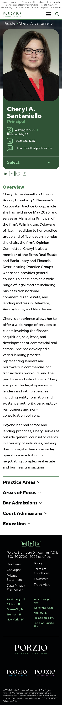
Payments (41, 579)
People (10, 23)
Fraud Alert (42, 585)
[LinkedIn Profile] (24, 543)
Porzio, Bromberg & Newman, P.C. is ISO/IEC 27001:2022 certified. (32, 554)
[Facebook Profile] (31, 543)
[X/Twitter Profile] (38, 543)
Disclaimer (14, 564)
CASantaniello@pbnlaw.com (33, 148)
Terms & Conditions (41, 571)
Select (13, 162)
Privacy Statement (14, 578)
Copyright (14, 570)
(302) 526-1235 (25, 140)
